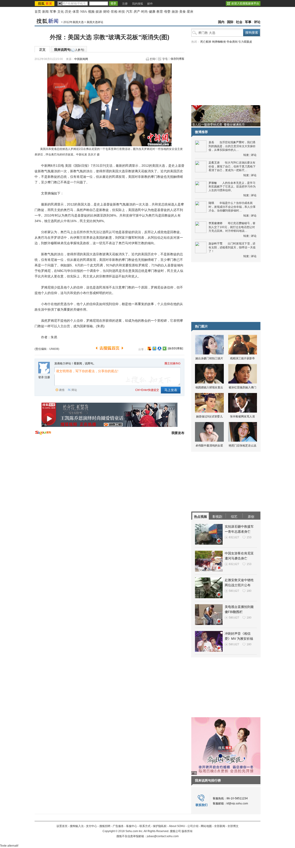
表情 (62, 390)
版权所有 (187, 831)
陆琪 (211, 203)
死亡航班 (205, 41)
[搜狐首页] (45, 3)
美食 (182, 11)
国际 (230, 22)
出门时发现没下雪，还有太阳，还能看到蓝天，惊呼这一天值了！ (232, 247)
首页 (38, 11)
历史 (68, 11)
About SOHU (177, 826)
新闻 (45, 11)
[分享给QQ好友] (154, 348)
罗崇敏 (213, 182)
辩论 (74, 390)
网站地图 (206, 826)
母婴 (167, 11)
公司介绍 (192, 826)
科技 (121, 11)
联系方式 (144, 826)
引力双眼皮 (245, 41)
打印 (153, 59)
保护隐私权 (160, 826)
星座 (190, 11)
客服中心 (131, 826)
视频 (91, 11)
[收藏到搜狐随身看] (164, 348)
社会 (239, 22)
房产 (137, 11)
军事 (53, 11)
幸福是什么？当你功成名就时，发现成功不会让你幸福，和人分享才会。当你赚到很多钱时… (232, 206)
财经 (106, 11)
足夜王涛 (214, 162)
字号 (165, 59)
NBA (83, 11)
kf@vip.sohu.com (237, 803)
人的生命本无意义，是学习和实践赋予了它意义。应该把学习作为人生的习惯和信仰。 (232, 186)
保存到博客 (177, 58)
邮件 (150, 3)
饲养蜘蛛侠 (219, 41)
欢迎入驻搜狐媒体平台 (245, 3)
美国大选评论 (95, 22)
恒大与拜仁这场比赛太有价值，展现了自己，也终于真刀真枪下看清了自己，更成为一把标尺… (232, 166)
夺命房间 (232, 41)
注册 (125, 3)
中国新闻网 (81, 59)
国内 (221, 22)
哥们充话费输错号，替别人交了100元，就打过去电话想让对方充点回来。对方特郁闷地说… (232, 227)
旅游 (175, 11)
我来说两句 (69, 49)
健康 (152, 11)
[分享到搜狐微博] (149, 348)
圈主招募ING (172, 363)
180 (249, 590)
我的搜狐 (137, 3)
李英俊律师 (215, 223)
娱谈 (99, 11)
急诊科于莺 (215, 243)
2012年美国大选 (73, 22)
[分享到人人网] (159, 348)
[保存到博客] (175, 348)
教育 (159, 11)
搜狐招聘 (104, 826)
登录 (41, 377)
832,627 (234, 537)
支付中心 (91, 826)
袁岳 (211, 142)
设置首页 (62, 826)
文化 (60, 11)
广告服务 (118, 826)
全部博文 (233, 826)
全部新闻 (219, 826)
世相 (114, 11)
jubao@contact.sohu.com (163, 836)
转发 (246, 155)
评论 (257, 22)
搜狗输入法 (77, 826)
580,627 (234, 590)
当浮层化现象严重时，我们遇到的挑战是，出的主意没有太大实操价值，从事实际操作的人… (232, 146)
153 (249, 537)
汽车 (129, 11)
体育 (76, 11)
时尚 (144, 11)
